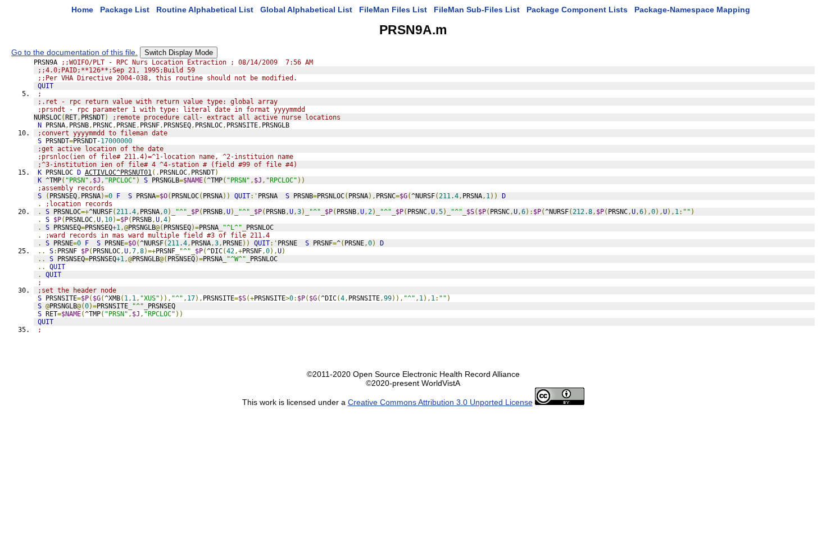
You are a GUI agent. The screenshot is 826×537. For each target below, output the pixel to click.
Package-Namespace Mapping (692, 9)
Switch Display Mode (178, 52)
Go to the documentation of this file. (74, 52)
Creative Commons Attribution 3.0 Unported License (440, 402)
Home (82, 9)
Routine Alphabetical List (204, 9)
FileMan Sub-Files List (477, 9)
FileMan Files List (393, 9)
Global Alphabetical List (306, 9)
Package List (124, 9)
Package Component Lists (577, 9)
